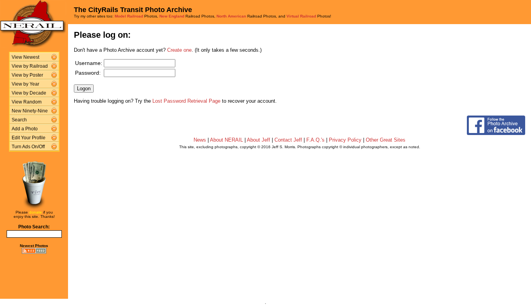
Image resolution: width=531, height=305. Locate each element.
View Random (27, 102)
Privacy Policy (345, 140)
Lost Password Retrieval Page (186, 101)
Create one (179, 50)
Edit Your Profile (28, 137)
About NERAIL (226, 140)
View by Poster (27, 75)
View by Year (25, 84)
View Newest (25, 57)
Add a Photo (25, 128)
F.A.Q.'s (315, 140)
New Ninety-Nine (30, 111)
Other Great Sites (385, 140)
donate (35, 212)
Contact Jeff (288, 140)
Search (19, 119)
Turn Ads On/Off (28, 146)
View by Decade (29, 93)
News (200, 140)
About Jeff (258, 140)
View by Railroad (30, 66)
